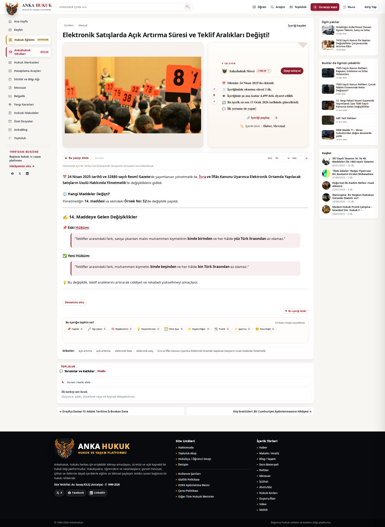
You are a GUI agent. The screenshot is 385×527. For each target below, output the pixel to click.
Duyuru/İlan (267, 498)
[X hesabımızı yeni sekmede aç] (20, 174)
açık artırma (85, 351)
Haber (263, 447)
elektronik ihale (123, 351)
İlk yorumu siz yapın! (241, 108)
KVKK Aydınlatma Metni (194, 485)
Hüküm (81, 227)
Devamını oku (74, 302)
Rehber (264, 470)
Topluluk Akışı (187, 453)
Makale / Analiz (269, 453)
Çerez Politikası (188, 491)
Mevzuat (83, 25)
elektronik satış (144, 351)
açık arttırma (103, 351)
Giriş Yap (371, 7)
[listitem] (259, 7)
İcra (202, 176)
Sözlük (263, 510)
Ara (187, 7)
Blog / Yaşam (267, 459)
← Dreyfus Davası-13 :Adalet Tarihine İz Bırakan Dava (93, 411)
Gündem (68, 25)
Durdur (99, 158)
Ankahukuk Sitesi (242, 71)
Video (262, 504)
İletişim (183, 464)
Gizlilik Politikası (189, 479)
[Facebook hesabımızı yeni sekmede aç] (12, 174)
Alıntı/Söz (265, 487)
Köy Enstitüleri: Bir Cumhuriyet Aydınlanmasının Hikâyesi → (272, 411)
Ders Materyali (269, 464)
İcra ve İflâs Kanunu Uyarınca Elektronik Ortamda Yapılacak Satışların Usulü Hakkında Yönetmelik (211, 351)
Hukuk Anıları (268, 493)
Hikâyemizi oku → (21, 166)
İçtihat (263, 481)
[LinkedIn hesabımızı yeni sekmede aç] (27, 174)
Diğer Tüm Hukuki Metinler (196, 496)
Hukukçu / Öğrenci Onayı (194, 459)
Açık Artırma (78, 297)
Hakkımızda (186, 447)
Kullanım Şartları (189, 474)
